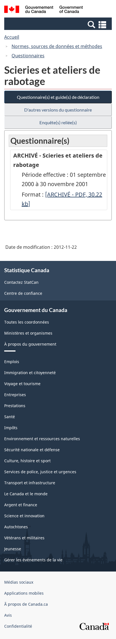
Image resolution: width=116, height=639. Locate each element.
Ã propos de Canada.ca (26, 604)
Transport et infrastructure (29, 482)
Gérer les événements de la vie (33, 559)
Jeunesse (12, 548)
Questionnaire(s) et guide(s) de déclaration (58, 97)
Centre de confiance (23, 293)
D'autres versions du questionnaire (58, 109)
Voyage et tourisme (22, 383)
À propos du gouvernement (30, 344)
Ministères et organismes (28, 333)
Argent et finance (20, 504)
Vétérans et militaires (24, 537)
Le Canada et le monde (26, 493)
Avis (8, 615)
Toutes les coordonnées (26, 322)
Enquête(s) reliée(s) (58, 122)
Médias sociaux (18, 582)
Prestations (14, 405)
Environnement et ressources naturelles (42, 438)
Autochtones (16, 526)
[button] (59, 24)
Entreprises (15, 394)
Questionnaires (28, 56)
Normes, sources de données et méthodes (57, 46)
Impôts (10, 427)
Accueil (11, 37)
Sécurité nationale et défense (32, 449)
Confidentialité (18, 626)
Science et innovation (24, 515)
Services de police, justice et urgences (40, 471)
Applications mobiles (24, 593)
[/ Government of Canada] (43, 10)
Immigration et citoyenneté (30, 372)
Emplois (11, 361)
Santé (9, 416)
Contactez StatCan (21, 282)
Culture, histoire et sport (27, 460)
